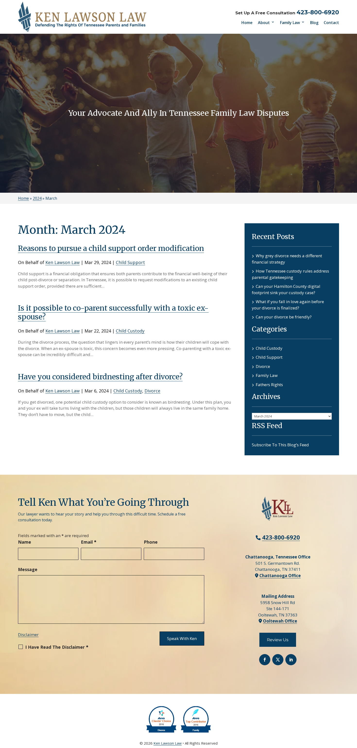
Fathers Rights (269, 384)
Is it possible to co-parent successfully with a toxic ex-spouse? (113, 312)
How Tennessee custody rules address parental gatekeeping (290, 274)
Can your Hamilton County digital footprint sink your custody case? (286, 289)
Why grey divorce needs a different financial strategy (287, 259)
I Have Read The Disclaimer (56, 647)
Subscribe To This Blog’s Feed (280, 445)
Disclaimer (28, 634)
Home (247, 22)
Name (24, 542)
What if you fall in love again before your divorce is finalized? (288, 305)
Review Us (278, 639)
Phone (151, 542)
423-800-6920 (318, 12)
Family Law (290, 22)
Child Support (130, 262)
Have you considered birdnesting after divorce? (100, 376)
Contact (331, 22)
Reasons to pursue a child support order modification (111, 248)
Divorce (152, 391)
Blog (314, 22)
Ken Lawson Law (62, 262)
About (264, 22)
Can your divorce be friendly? (284, 317)
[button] (352, 713)
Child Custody (130, 331)
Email (88, 542)
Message (27, 569)
